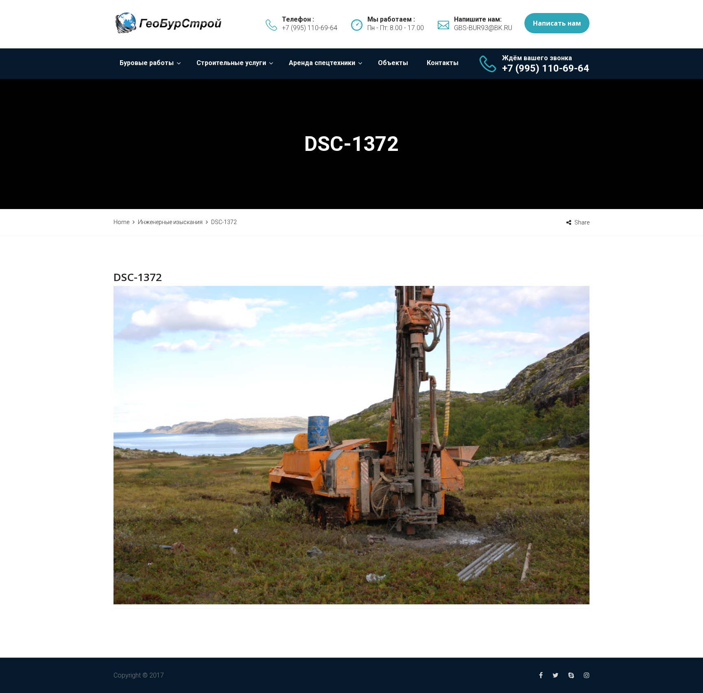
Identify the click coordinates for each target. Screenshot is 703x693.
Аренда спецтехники (322, 63)
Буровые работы (147, 63)
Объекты (393, 63)
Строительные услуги (231, 63)
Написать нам (557, 23)
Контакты (442, 63)
